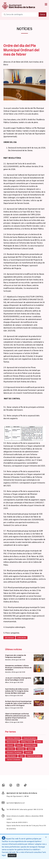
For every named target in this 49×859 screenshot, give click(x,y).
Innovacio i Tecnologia (14, 752)
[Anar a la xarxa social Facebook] (11, 785)
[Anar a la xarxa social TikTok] (25, 785)
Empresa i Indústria (13, 738)
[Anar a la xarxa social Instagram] (18, 785)
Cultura (38, 742)
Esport (19, 745)
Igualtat (31, 749)
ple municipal (9, 637)
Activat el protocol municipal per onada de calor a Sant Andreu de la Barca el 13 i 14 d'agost (18, 703)
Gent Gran (10, 749)
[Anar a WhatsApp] (3, 785)
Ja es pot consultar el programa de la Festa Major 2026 (18, 679)
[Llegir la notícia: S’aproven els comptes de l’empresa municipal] (39, 657)
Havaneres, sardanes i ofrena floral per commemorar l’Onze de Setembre (18, 667)
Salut (21, 756)
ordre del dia (21, 637)
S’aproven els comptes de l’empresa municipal (15, 656)
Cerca (42, 14)
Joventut (28, 752)
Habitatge (20, 749)
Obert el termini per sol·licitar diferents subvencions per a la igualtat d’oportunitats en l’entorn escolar (17, 717)
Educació (10, 745)
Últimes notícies (13, 649)
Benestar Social (12, 742)
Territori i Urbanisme (13, 759)
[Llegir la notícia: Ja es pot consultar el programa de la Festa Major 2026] (39, 680)
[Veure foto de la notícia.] (24, 84)
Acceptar (12, 855)
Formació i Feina (30, 745)
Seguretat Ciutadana (34, 756)
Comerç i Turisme (27, 742)
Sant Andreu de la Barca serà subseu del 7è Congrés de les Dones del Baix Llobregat (16, 691)
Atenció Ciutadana (30, 738)
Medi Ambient (11, 756)
